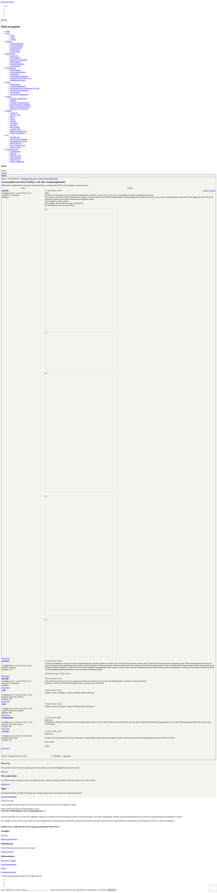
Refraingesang (15, 50)
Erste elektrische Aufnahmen (20, 105)
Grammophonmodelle (18, 86)
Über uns (4, 772)
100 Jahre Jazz (15, 137)
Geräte (7, 82)
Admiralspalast (15, 151)
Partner (3, 868)
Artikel (12, 37)
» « (38, 890)
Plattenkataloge (15, 70)
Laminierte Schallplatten (18, 60)
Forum (12, 35)
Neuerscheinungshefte (18, 72)
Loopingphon (15, 92)
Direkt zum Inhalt (7, 2)
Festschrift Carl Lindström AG (21, 78)
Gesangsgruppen (16, 48)
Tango (12, 117)
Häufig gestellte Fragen (9, 839)
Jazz (6, 135)
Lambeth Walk (15, 129)
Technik (8, 96)
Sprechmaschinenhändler (19, 76)
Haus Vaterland (15, 158)
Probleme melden (7, 852)
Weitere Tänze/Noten (17, 133)
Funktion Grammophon (18, 98)
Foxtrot (12, 119)
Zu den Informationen (9, 797)
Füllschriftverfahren (17, 64)
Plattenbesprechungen (18, 80)
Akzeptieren (112, 890)
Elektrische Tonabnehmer (19, 109)
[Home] (4, 20)
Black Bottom (15, 127)
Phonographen (15, 84)
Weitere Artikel (15, 147)
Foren (7, 33)
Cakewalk (13, 113)
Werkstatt (13, 101)
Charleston (14, 123)
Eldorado (13, 153)
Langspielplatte (15, 66)
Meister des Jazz (16, 143)
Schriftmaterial (10, 68)
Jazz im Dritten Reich (17, 145)
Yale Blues (14, 125)
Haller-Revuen (15, 160)
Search (3, 170)
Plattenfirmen (10, 54)
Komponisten (15, 52)
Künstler (8, 42)
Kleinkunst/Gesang (17, 44)
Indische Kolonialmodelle (19, 90)
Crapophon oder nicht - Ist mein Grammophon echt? (39, 179)
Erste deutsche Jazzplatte (19, 139)
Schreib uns (5, 784)
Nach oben (6, 658)
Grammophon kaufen (8, 872)
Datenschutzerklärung (9, 864)
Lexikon (13, 39)
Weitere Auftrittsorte (17, 162)
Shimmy (13, 121)
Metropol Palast (15, 155)
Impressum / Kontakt (8, 861)
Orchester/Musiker (16, 46)
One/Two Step (15, 115)
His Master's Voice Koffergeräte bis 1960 (24, 88)
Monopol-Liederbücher (18, 131)
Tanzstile (8, 111)
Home (7, 31)
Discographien (15, 58)
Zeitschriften (14, 74)
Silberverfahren (15, 62)
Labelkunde (14, 56)
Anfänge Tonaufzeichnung (19, 103)
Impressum (35, 827)
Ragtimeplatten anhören (18, 141)
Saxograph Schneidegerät (19, 94)
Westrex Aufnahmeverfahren (20, 107)
